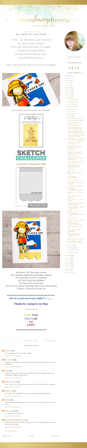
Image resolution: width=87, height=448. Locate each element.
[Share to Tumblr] (33, 340)
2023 (68, 80)
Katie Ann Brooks (10, 382)
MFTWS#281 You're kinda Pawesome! (75, 158)
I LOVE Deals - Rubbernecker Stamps (75, 189)
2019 (68, 90)
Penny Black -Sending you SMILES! (75, 183)
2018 (68, 93)
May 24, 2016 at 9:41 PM (13, 427)
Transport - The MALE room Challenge (75, 143)
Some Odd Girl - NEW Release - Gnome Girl (75, 241)
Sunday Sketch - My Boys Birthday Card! (75, 203)
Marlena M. (8, 391)
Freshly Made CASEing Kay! (74, 173)
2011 (68, 265)
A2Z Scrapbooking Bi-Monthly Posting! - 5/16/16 (74, 167)
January (71, 252)
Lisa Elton (7, 351)
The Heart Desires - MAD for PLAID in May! (76, 207)
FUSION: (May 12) (72, 180)
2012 (68, 263)
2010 (68, 267)
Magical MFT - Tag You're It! (75, 192)
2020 (68, 88)
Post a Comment (11, 431)
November (72, 102)
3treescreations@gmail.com (14, 420)
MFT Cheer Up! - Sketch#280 (72, 177)
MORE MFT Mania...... (74, 155)
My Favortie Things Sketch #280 (31, 164)
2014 (68, 258)
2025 (68, 76)
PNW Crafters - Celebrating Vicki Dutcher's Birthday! (76, 139)
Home (31, 436)
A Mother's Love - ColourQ (75, 220)
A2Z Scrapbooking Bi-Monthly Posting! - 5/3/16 (74, 235)
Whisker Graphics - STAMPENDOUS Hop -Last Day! (76, 214)
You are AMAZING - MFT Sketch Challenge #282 (75, 131)
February (71, 250)
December (72, 99)
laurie (6, 371)
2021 (68, 85)
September (72, 106)
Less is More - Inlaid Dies (75, 186)
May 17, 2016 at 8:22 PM (13, 387)
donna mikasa (9, 411)
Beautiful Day (71, 218)
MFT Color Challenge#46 (75, 118)
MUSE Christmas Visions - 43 (75, 227)
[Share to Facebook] (28, 340)
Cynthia (7, 400)
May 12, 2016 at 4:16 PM (13, 356)
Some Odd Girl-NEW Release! (73, 230)
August (71, 109)
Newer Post (7, 436)
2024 (68, 78)
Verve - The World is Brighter (73, 196)
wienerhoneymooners (29, 445)
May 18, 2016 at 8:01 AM (13, 407)
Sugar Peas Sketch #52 (74, 123)
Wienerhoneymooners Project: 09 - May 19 (74, 152)
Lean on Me (71, 170)
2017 (68, 95)
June (70, 114)
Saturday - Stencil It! (73, 210)
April (70, 245)
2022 (68, 83)
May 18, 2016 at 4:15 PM (13, 416)
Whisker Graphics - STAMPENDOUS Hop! (74, 223)
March (71, 248)
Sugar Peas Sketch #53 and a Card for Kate (74, 128)
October (71, 104)
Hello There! (71, 150)
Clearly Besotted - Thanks (75, 239)
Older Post (55, 436)
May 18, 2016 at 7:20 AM (13, 396)
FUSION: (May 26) (72, 125)
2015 (68, 255)
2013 (68, 260)
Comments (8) (50, 340)
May (69, 116)
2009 (68, 270)
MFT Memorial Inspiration (75, 120)
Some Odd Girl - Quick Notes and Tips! (74, 146)
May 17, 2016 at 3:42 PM (13, 378)
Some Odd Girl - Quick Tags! (74, 200)
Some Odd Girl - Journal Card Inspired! (75, 162)
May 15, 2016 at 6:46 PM (13, 367)
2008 (68, 272)
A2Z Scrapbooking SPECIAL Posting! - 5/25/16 (75, 135)
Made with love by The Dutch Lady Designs (55, 445)
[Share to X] (25, 340)
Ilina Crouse (8, 360)
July (70, 111)
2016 (68, 97)
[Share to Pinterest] (31, 340)
